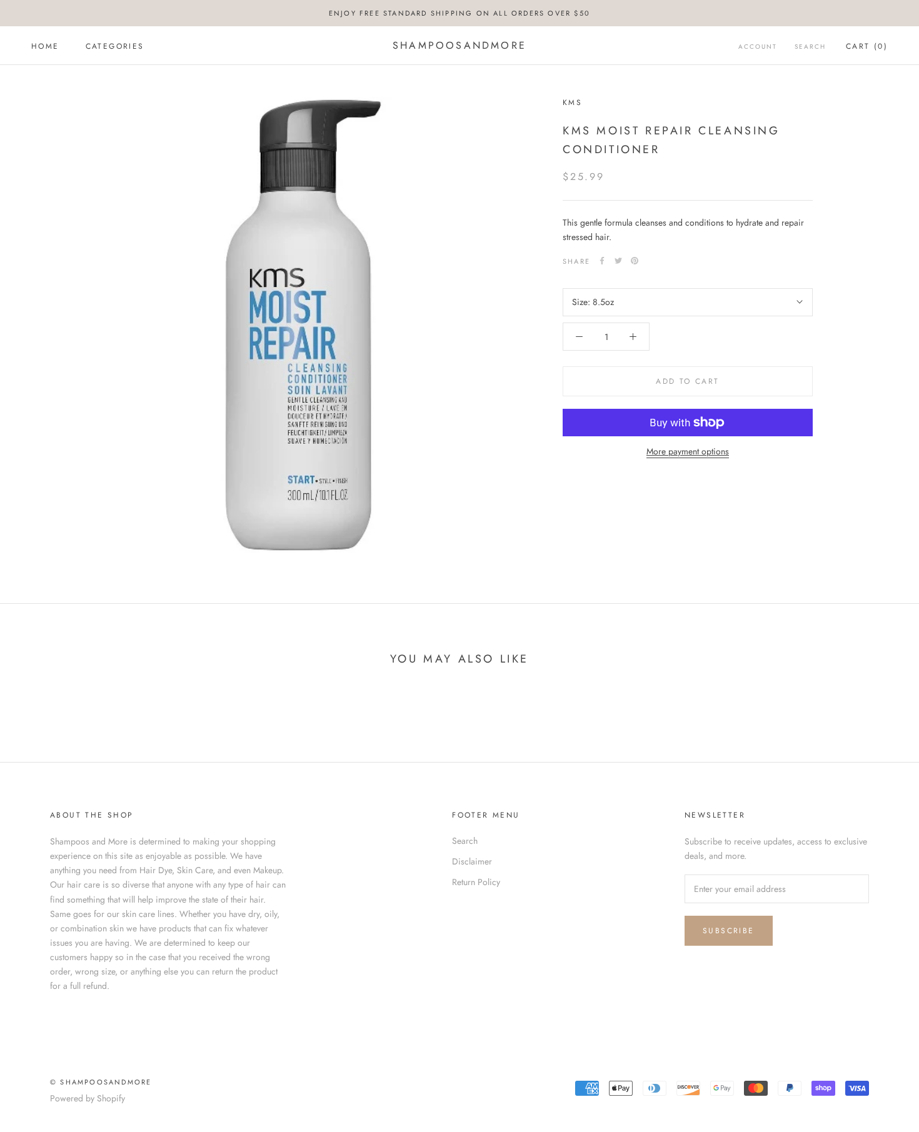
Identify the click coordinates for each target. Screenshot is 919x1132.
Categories (115, 46)
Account (757, 46)
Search (810, 46)
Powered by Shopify (87, 1098)
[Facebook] (602, 260)
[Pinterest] (634, 260)
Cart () (867, 46)
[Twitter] (618, 260)
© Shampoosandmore (100, 1082)
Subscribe (729, 930)
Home (45, 46)
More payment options (687, 451)
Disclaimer (472, 861)
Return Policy (476, 882)
